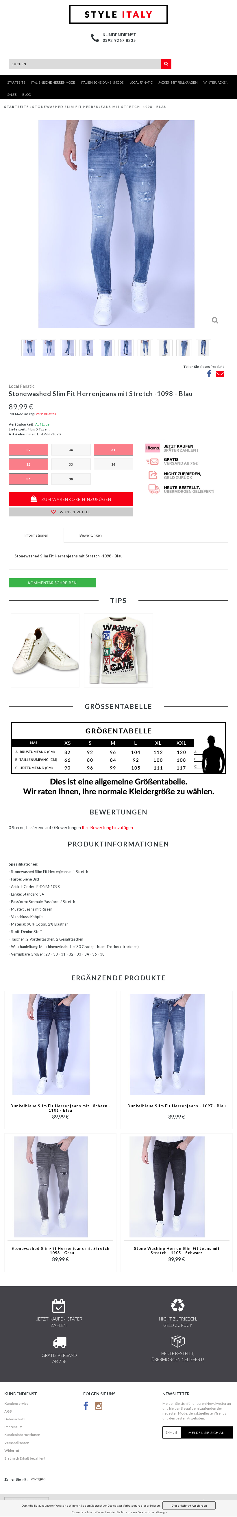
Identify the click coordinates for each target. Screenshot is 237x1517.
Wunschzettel (74, 512)
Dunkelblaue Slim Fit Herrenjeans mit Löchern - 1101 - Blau (60, 1108)
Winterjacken (215, 82)
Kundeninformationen (22, 1434)
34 (113, 464)
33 (71, 464)
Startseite (16, 82)
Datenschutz (14, 1419)
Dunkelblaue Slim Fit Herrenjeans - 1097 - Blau (176, 1106)
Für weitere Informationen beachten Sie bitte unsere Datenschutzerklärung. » (119, 1512)
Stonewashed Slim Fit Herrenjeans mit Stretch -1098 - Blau (99, 106)
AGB (8, 1411)
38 (71, 479)
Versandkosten (46, 413)
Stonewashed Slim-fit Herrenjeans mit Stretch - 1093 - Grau (61, 1250)
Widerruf (11, 1450)
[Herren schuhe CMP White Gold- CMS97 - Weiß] (45, 650)
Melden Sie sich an (206, 1432)
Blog (26, 94)
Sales (11, 94)
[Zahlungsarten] (38, 1479)
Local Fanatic (141, 82)
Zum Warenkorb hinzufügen (75, 499)
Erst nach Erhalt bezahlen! (24, 1458)
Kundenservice (16, 1403)
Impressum (13, 1427)
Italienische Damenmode (102, 82)
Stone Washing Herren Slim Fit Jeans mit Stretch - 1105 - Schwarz (177, 1250)
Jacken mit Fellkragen (178, 82)
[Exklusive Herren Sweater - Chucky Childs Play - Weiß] (118, 650)
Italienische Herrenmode (53, 82)
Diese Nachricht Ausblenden (189, 1505)
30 (71, 449)
